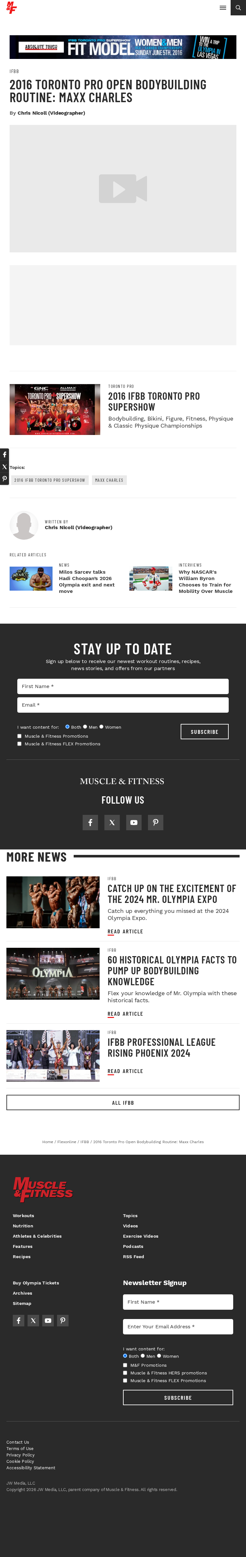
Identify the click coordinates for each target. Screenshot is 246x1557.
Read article (126, 931)
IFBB (14, 71)
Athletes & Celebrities (37, 1236)
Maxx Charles (109, 480)
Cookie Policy (20, 1461)
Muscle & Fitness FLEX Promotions (62, 743)
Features (23, 1246)
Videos (130, 1225)
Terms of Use (20, 1448)
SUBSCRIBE (205, 731)
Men (93, 727)
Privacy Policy (20, 1455)
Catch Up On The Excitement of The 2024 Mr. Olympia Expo (172, 893)
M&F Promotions (148, 1365)
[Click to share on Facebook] (4, 454)
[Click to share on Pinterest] (4, 479)
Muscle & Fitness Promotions (56, 736)
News (64, 565)
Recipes (21, 1256)
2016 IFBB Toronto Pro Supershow (154, 401)
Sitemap (22, 1303)
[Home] (11, 11)
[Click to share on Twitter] (4, 467)
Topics (130, 1215)
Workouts (23, 1215)
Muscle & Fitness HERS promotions (168, 1372)
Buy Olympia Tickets (36, 1282)
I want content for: (38, 727)
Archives (22, 1293)
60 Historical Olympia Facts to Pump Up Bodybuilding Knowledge (172, 970)
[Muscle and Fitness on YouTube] (134, 822)
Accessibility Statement (30, 1467)
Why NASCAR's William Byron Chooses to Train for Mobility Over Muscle (206, 581)
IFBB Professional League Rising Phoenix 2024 (162, 1047)
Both (76, 727)
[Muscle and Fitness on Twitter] (112, 822)
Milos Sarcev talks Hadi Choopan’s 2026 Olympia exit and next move (87, 581)
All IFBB (123, 1102)
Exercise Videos (140, 1236)
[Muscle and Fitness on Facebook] (90, 822)
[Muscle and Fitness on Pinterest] (155, 822)
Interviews (190, 565)
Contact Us (17, 1442)
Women (113, 727)
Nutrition (23, 1225)
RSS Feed (133, 1256)
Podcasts (133, 1246)
